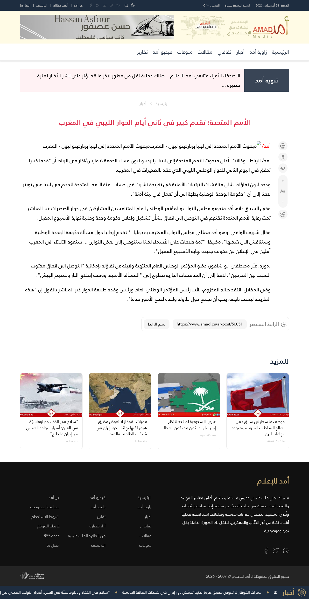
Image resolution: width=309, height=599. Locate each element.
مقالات (205, 52)
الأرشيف (41, 5)
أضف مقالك (60, 5)
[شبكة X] (97, 5)
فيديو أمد (162, 52)
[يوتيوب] (104, 5)
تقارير (142, 52)
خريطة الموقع (48, 526)
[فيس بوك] (91, 5)
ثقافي (224, 52)
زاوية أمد (258, 52)
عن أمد (78, 5)
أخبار (240, 52)
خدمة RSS (52, 536)
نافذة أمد (98, 507)
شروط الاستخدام (45, 516)
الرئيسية (280, 52)
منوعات (185, 52)
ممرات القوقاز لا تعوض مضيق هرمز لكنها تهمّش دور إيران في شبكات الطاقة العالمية (197, 592)
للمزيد (279, 361)
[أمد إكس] (276, 550)
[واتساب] (111, 5)
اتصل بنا (25, 5)
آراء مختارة (97, 526)
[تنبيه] (118, 5)
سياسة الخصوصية (45, 507)
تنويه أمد (266, 80)
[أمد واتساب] (285, 550)
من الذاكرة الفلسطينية (86, 536)
